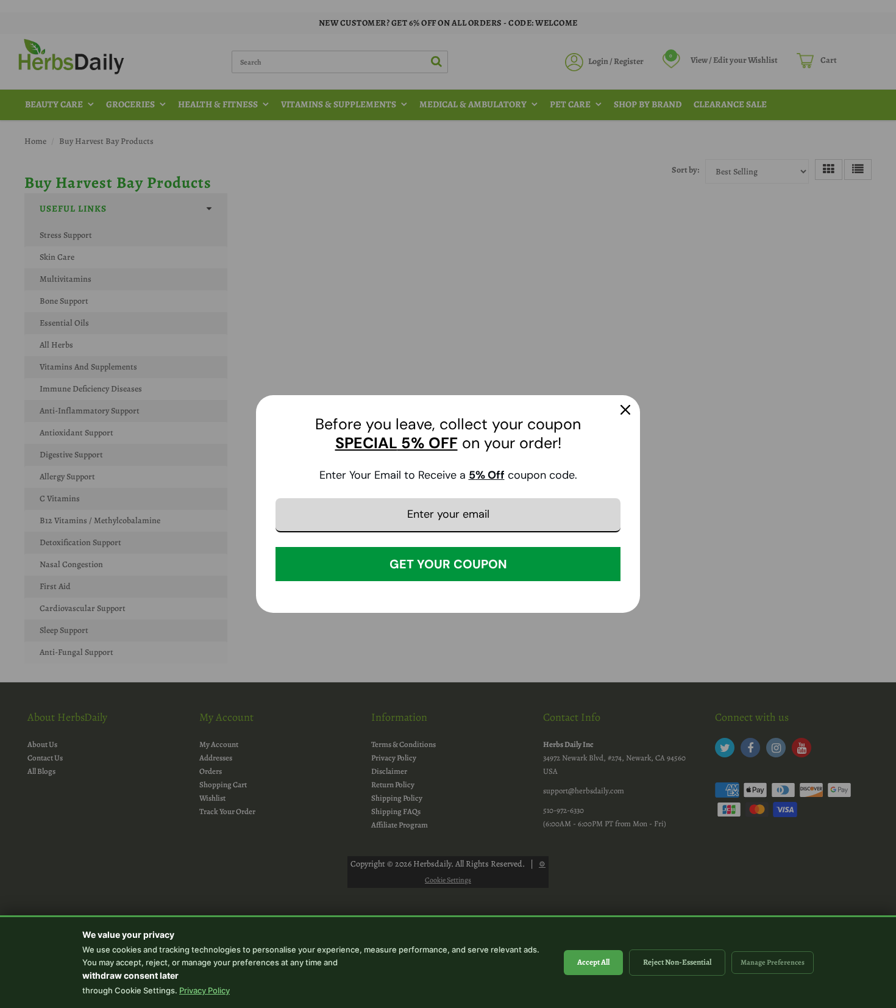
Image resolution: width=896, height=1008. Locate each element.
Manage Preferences (773, 962)
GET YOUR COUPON (448, 564)
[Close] (625, 409)
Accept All (593, 962)
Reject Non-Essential (677, 962)
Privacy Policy (204, 990)
